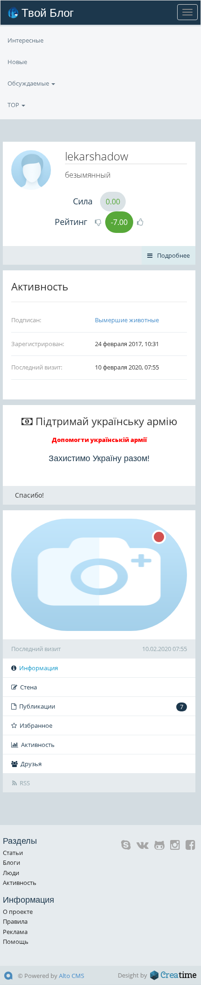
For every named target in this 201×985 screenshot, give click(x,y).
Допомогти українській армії (99, 439)
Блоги (11, 862)
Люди (11, 873)
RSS (25, 783)
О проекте (18, 911)
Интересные (25, 40)
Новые (17, 62)
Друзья (31, 764)
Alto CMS (71, 975)
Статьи (13, 852)
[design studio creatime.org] (173, 975)
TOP (14, 105)
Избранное (36, 725)
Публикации (101, 706)
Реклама (15, 931)
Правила (15, 921)
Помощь (16, 941)
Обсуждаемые (28, 83)
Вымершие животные (127, 320)
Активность (38, 744)
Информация (38, 668)
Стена (28, 687)
